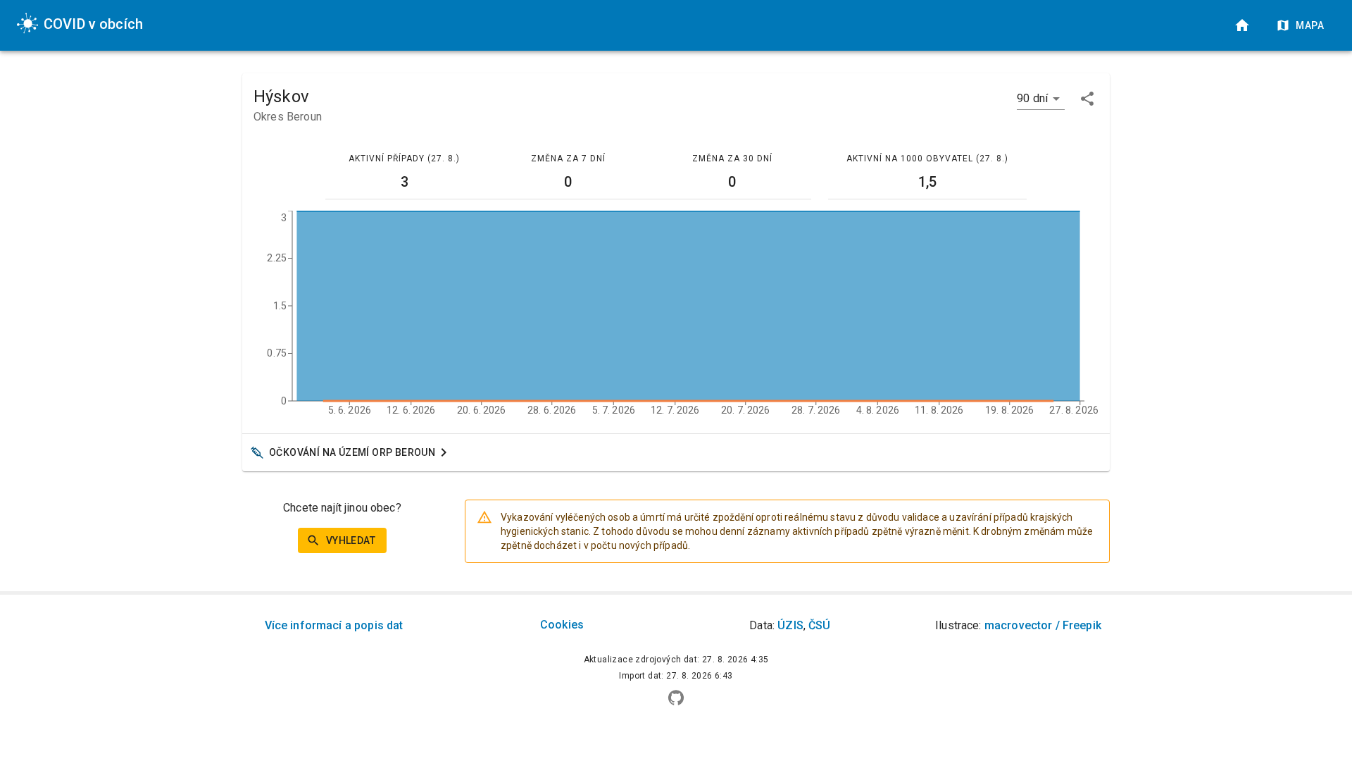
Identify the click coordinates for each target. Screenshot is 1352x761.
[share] (1087, 99)
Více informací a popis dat (334, 625)
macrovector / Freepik (1042, 625)
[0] (1242, 25)
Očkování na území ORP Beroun (352, 452)
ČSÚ (819, 625)
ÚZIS (790, 625)
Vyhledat (350, 540)
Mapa (1310, 25)
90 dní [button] (1032, 98)
